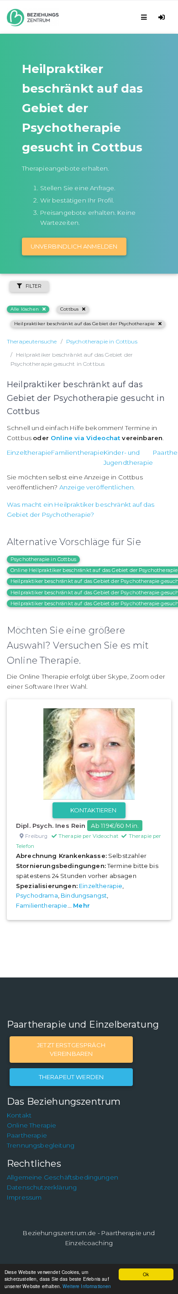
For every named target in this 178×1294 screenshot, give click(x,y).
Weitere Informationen (87, 1286)
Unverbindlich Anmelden (74, 246)
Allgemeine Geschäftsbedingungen (62, 1177)
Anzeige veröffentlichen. (97, 487)
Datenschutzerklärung (42, 1187)
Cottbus (69, 309)
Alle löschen (24, 309)
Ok (146, 1274)
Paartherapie (27, 1135)
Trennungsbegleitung (40, 1145)
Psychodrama (37, 895)
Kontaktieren (93, 810)
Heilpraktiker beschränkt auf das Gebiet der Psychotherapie (84, 324)
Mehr (81, 905)
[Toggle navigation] (145, 17)
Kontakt (19, 1115)
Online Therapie (31, 1125)
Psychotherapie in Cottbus (43, 559)
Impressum (24, 1197)
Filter (34, 286)
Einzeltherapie (29, 452)
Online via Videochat (85, 438)
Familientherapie (77, 452)
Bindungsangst (84, 895)
